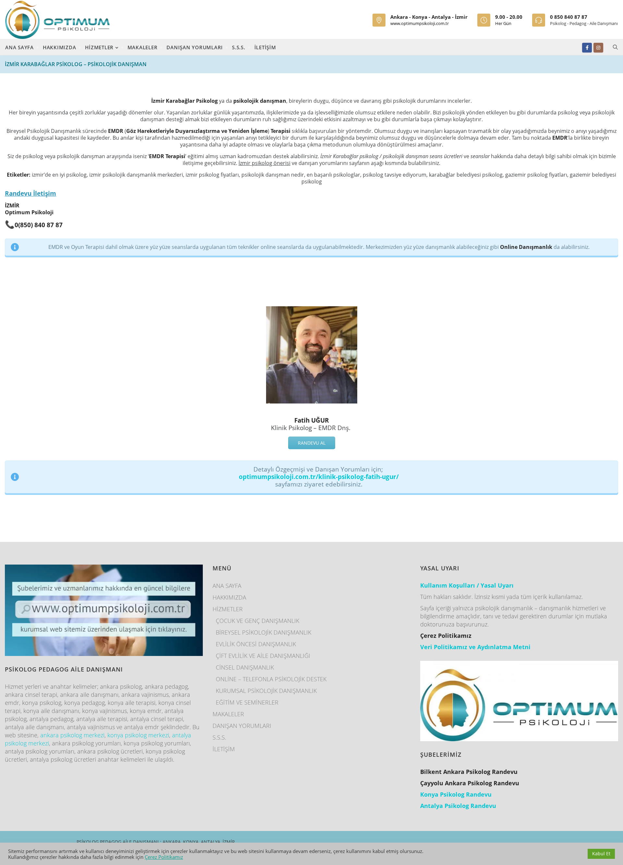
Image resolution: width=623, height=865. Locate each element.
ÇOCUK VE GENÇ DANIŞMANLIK (257, 621)
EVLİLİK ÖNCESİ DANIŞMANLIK (256, 644)
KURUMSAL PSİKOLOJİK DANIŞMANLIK (266, 691)
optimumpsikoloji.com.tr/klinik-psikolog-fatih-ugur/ (319, 477)
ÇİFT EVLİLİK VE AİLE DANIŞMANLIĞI (263, 656)
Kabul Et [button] (601, 853)
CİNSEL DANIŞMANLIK (245, 667)
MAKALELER (143, 47)
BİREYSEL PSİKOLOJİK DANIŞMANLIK (263, 632)
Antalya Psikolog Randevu (458, 806)
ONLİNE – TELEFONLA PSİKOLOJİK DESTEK (271, 679)
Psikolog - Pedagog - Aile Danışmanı (584, 23)
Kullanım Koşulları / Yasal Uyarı (467, 585)
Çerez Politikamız (164, 857)
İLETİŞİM (265, 47)
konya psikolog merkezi (138, 735)
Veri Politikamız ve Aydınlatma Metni (475, 647)
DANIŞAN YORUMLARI (194, 47)
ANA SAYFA (19, 47)
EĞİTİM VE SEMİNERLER (247, 702)
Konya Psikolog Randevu (456, 794)
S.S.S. (238, 47)
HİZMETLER (100, 47)
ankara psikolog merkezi (72, 735)
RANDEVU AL (311, 443)
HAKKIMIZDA (59, 47)
